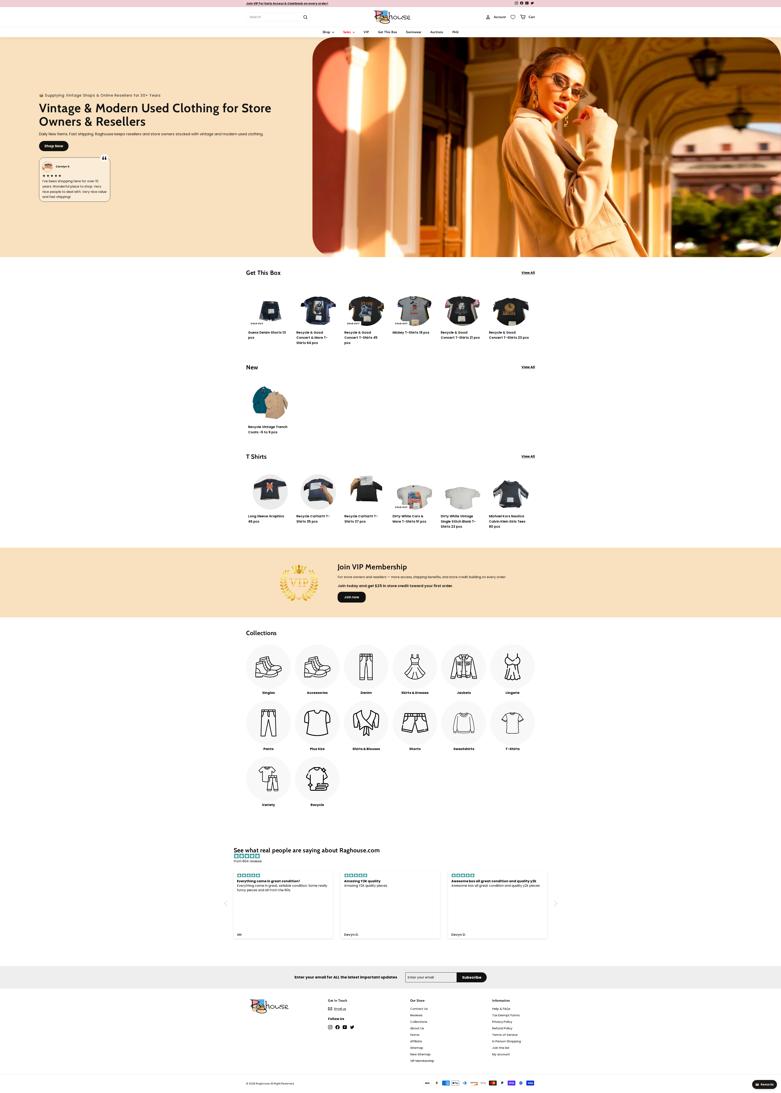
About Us (417, 1028)
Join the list (500, 1048)
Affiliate (416, 1041)
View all (528, 272)
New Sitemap (420, 1054)
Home (414, 1035)
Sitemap (416, 1048)
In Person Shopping (506, 1041)
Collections (418, 1022)
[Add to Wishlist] (289, 300)
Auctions (436, 32)
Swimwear (413, 32)
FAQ (455, 32)
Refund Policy (502, 1028)
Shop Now (53, 145)
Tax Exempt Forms (506, 1015)
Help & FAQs (501, 1009)
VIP (366, 32)
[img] (393, 856)
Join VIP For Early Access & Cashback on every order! (287, 3)
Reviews (416, 1015)
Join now (351, 597)
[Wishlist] (513, 17)
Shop (327, 32)
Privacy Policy (502, 1022)
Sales (347, 32)
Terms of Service (505, 1035)
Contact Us (419, 1009)
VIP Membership (422, 1061)
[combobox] (278, 17)
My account (501, 1054)
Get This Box (387, 32)
